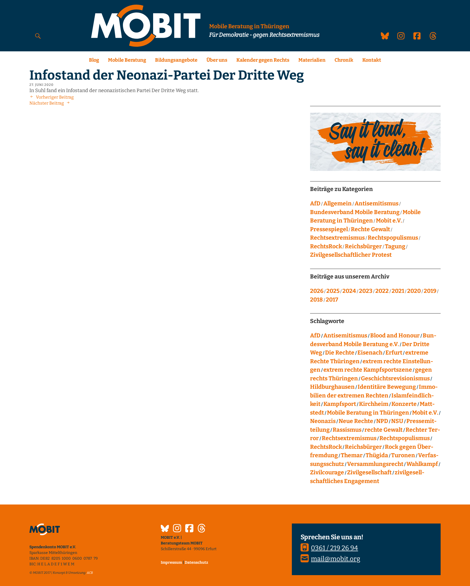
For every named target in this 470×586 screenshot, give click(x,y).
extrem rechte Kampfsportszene (367, 369)
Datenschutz (196, 562)
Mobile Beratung (127, 60)
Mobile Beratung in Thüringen (368, 412)
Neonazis (323, 421)
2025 (332, 290)
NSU (397, 421)
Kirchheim (373, 404)
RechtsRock (326, 246)
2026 (316, 290)
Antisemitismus (376, 203)
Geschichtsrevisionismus (395, 378)
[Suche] (38, 36)
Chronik (344, 60)
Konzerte (404, 404)
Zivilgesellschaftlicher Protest (351, 254)
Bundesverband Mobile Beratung (355, 212)
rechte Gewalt (383, 429)
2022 (382, 290)
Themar (352, 455)
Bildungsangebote (176, 60)
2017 (332, 299)
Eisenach (369, 352)
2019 (430, 290)
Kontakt (371, 60)
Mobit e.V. (389, 220)
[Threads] (201, 529)
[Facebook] (189, 529)
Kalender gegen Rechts (262, 60)
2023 (365, 290)
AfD (315, 203)
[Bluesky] (165, 529)
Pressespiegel (329, 229)
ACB (90, 573)
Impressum (171, 562)
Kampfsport (339, 404)
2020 (414, 290)
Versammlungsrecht (375, 464)
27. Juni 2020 (41, 85)
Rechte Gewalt (370, 229)
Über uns (216, 60)
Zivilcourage (327, 472)
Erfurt (393, 352)
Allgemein (337, 203)
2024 (349, 290)
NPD (382, 421)
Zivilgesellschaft (369, 472)
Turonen (403, 455)
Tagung (395, 246)
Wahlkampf (422, 464)
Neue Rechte (356, 421)
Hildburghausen (332, 386)
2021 (398, 290)
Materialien (312, 60)
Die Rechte (339, 352)
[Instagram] (177, 529)
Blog (94, 60)
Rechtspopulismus (393, 237)
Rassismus (347, 429)
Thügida (377, 455)
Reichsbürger (363, 246)
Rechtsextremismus (337, 237)
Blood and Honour (395, 335)
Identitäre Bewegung (387, 386)
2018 (316, 299)
